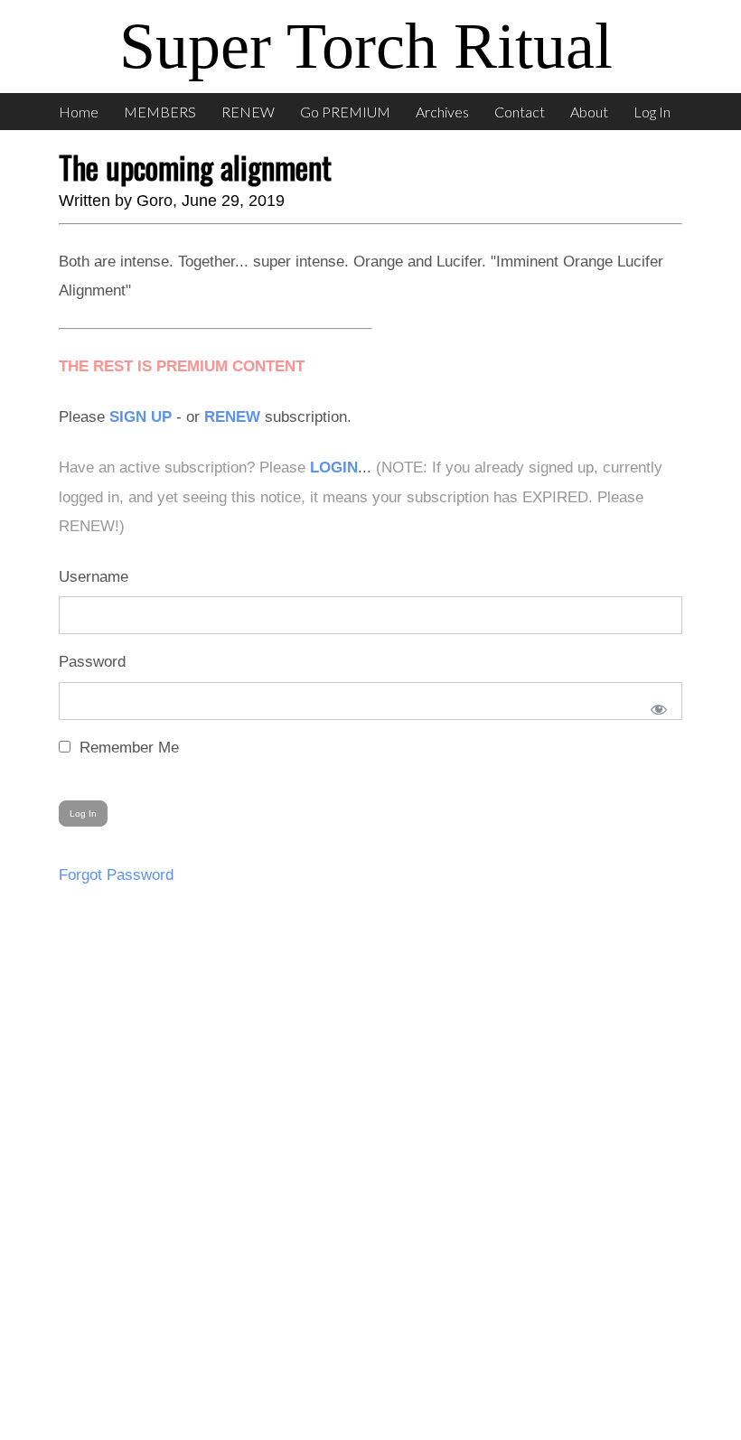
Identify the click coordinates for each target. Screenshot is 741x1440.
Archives (442, 111)
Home (78, 111)
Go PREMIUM (345, 111)
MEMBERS (160, 111)
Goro (154, 201)
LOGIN (334, 467)
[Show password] (655, 705)
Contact (519, 111)
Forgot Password (116, 875)
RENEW (248, 111)
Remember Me (127, 747)
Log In (652, 111)
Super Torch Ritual (366, 46)
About (589, 111)
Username (93, 576)
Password (92, 661)
